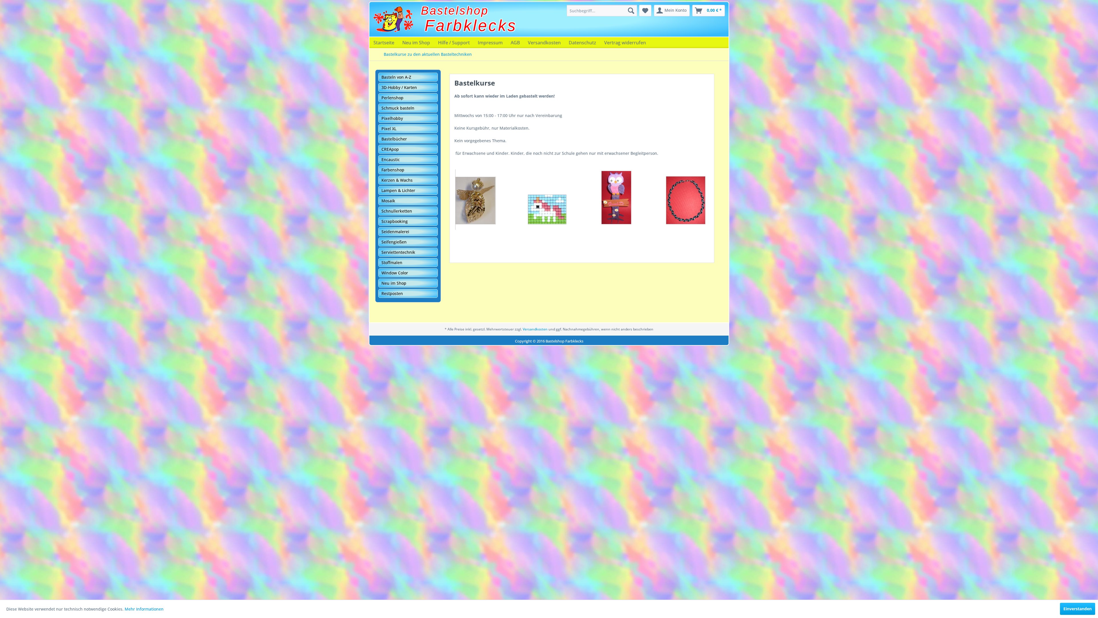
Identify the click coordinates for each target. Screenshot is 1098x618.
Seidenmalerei (395, 231)
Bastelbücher (394, 139)
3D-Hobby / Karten (399, 87)
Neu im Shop (416, 42)
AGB (515, 42)
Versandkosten (544, 42)
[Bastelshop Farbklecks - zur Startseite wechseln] (393, 19)
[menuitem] (602, 10)
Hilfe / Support (454, 42)
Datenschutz (582, 42)
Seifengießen (394, 242)
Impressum (490, 42)
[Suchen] (631, 10)
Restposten (392, 293)
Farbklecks (471, 25)
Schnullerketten (396, 211)
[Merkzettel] (645, 10)
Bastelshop (455, 10)
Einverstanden (1077, 608)
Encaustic (390, 159)
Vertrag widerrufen (625, 42)
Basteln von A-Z (396, 77)
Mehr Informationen (144, 609)
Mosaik (388, 200)
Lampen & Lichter (398, 190)
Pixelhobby (392, 118)
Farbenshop (392, 170)
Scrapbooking (394, 221)
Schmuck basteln (397, 108)
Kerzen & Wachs (397, 180)
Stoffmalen (391, 262)
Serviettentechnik (398, 252)
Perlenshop (392, 97)
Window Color (394, 273)
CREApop (390, 149)
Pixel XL (388, 128)
